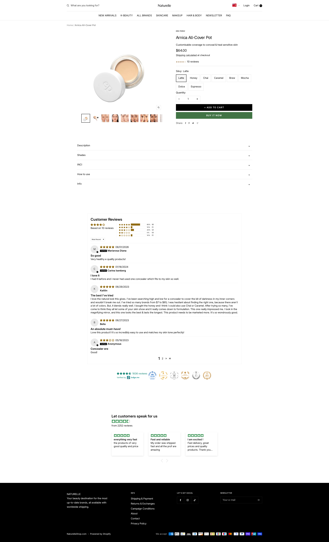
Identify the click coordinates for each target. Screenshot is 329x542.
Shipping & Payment (142, 498)
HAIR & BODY (194, 15)
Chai (205, 77)
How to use (163, 174)
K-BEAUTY (127, 15)
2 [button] (162, 358)
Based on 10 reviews (102, 228)
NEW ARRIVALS (107, 15)
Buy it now (214, 115)
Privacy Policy (138, 523)
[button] (124, 225)
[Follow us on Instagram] (187, 500)
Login (246, 5)
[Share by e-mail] (197, 123)
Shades (163, 155)
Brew (232, 77)
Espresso (196, 86)
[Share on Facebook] (185, 123)
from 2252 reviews (122, 425)
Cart (257, 5)
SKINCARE (162, 15)
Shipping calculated (186, 55)
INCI (163, 165)
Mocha (245, 77)
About (134, 513)
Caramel (218, 77)
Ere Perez (180, 31)
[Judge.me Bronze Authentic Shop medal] (185, 375)
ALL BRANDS (144, 15)
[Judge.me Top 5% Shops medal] (196, 375)
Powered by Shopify (100, 534)
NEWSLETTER (214, 15)
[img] (107, 247)
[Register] (258, 500)
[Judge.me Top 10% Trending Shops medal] (207, 375)
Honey (193, 77)
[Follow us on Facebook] (180, 500)
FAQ (228, 15)
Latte (181, 77)
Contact (135, 518)
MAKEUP (177, 15)
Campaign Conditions (143, 508)
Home (70, 25)
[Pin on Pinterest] (189, 123)
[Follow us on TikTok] (194, 500)
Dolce (181, 86)
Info (163, 184)
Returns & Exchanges (143, 503)
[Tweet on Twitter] (193, 123)
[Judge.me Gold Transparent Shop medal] (163, 375)
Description (163, 145)
